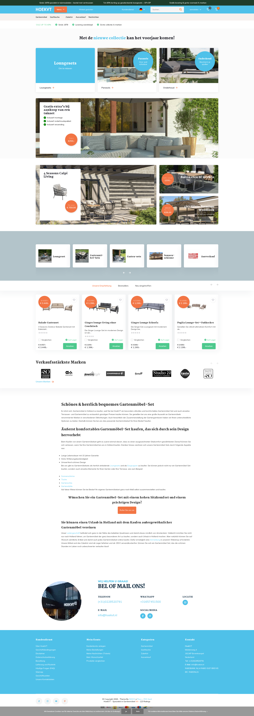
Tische (64, 479)
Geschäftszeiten (43, 675)
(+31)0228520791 (110, 601)
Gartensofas (66, 483)
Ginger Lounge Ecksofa (144, 323)
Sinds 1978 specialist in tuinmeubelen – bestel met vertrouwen (66, 3)
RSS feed (148, 699)
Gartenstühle (66, 486)
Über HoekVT (41, 646)
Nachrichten (94, 17)
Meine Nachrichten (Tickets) (98, 653)
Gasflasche (55, 17)
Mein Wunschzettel (95, 657)
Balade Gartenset (48, 323)
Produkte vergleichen (96, 661)
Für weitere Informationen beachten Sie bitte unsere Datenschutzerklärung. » (177, 711)
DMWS (132, 699)
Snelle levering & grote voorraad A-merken (187, 3)
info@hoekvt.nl (107, 615)
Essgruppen (132, 465)
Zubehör (69, 17)
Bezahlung (40, 661)
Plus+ (139, 699)
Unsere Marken (43, 381)
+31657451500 (150, 601)
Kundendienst (128, 9)
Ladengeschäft (73, 533)
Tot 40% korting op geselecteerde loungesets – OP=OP (127, 3)
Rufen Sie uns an (127, 510)
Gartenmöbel (41, 17)
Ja (126, 711)
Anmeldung (155, 540)
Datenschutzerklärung (45, 657)
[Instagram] (150, 616)
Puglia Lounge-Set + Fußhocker (195, 323)
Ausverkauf (81, 17)
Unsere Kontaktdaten (45, 679)
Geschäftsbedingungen (46, 650)
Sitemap (39, 672)
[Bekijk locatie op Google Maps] (185, 602)
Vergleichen (46, 340)
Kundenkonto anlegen (96, 646)
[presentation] (124, 273)
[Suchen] (180, 10)
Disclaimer (40, 653)
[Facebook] (143, 616)
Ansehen (70, 346)
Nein (138, 711)
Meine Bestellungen (95, 650)
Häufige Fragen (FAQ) (45, 668)
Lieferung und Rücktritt (45, 664)
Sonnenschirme (68, 476)
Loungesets (115, 465)
